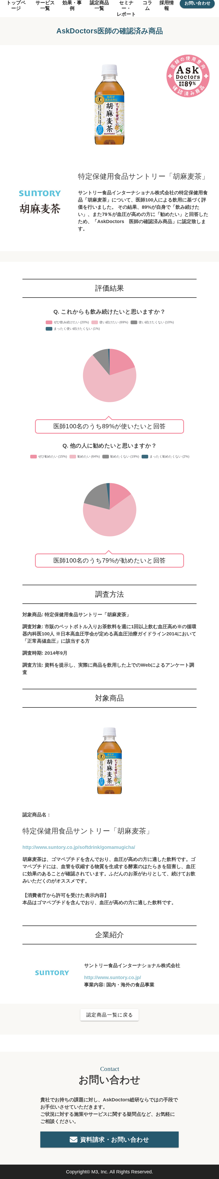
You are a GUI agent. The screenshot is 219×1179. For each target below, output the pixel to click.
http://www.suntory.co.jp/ (112, 977)
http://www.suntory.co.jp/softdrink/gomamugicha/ (78, 847)
